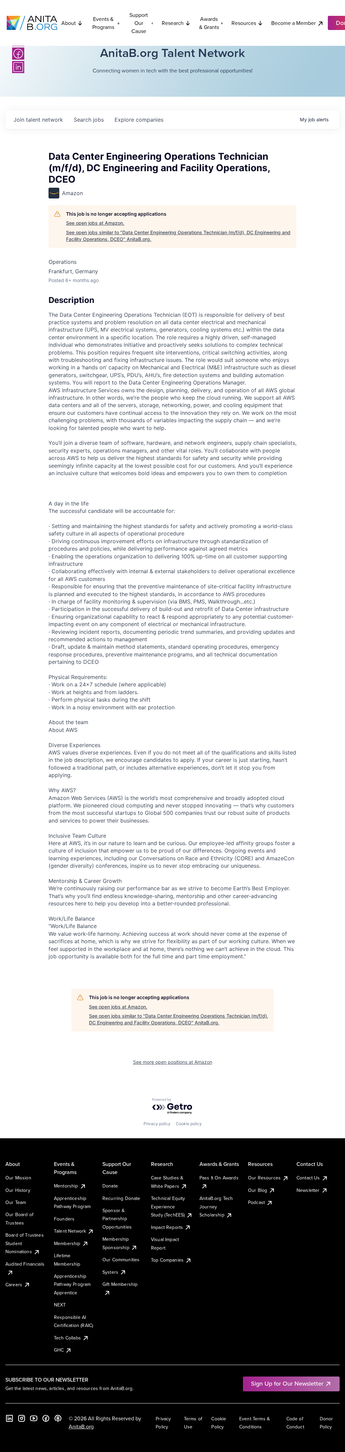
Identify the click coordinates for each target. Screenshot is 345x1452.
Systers (110, 1272)
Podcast (256, 1202)
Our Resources (264, 1177)
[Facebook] (18, 54)
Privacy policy (157, 1123)
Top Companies (167, 1260)
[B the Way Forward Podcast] (58, 1418)
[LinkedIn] (18, 67)
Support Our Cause (138, 23)
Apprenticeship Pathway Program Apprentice (72, 1284)
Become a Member (293, 23)
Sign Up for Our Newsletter (287, 1383)
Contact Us (308, 1177)
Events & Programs (103, 23)
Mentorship (66, 1185)
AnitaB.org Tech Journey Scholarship (216, 1206)
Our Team (15, 1202)
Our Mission (18, 1177)
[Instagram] (22, 1418)
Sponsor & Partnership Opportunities (117, 1218)
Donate (110, 1185)
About (68, 23)
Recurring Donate (121, 1198)
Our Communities (120, 1259)
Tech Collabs (67, 1337)
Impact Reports (167, 1227)
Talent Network (70, 1231)
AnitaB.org (81, 1426)
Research (173, 23)
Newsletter (308, 1190)
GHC (59, 1350)
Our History (17, 1190)
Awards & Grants (209, 23)
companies (139, 119)
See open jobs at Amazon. (95, 223)
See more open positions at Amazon (172, 1062)
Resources (243, 23)
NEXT (60, 1304)
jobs (89, 119)
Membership (67, 1243)
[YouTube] (34, 1418)
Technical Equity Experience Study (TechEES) (168, 1206)
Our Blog (257, 1190)
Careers (13, 1284)
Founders (64, 1218)
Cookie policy (189, 1123)
